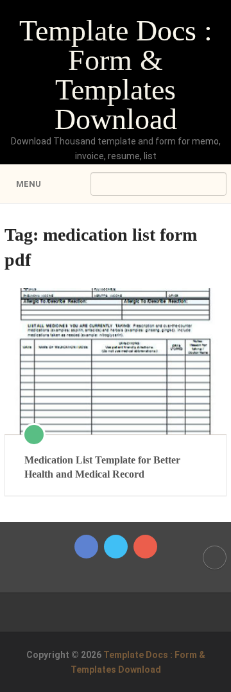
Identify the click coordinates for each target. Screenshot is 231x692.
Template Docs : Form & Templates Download (115, 74)
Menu (28, 184)
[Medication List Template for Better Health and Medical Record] (115, 361)
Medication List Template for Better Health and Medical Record (102, 467)
